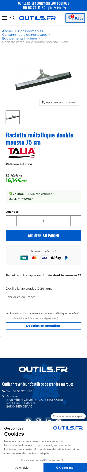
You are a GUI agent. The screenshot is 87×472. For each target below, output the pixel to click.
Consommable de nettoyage (24, 34)
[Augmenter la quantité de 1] (76, 220)
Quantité (12, 211)
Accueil (8, 31)
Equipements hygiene (19, 38)
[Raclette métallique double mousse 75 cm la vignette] (12, 117)
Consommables (30, 31)
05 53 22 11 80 (34, 7)
